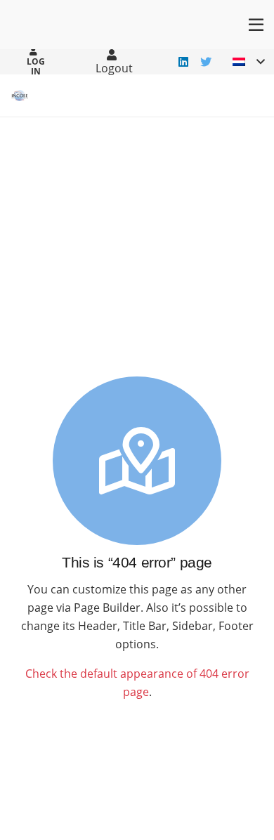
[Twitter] (206, 62)
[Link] (19, 95)
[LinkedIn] (183, 62)
